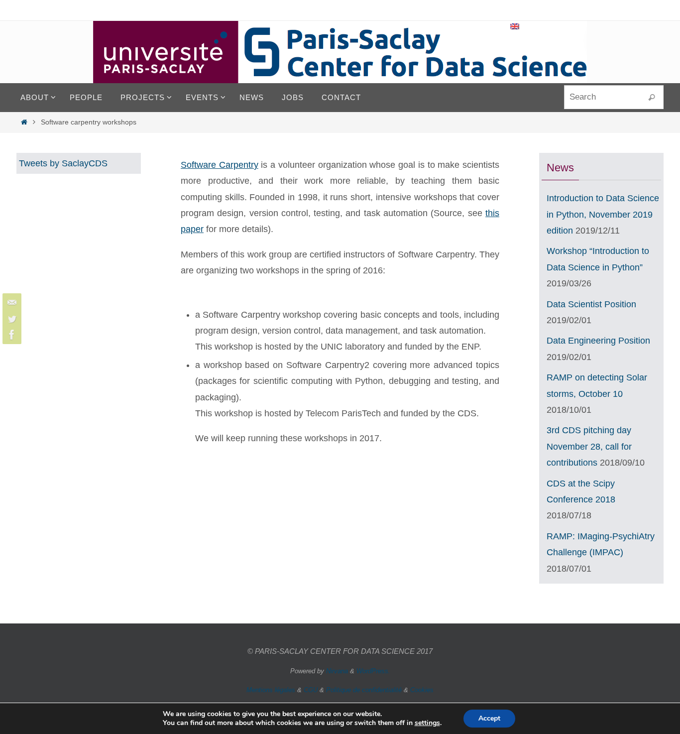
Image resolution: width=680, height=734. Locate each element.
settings (427, 723)
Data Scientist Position (591, 304)
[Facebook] (10, 334)
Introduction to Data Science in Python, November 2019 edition (603, 214)
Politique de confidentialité (364, 690)
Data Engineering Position (598, 341)
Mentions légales (270, 690)
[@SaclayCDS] (10, 318)
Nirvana (337, 671)
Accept (489, 718)
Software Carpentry (219, 165)
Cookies (422, 690)
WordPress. (373, 671)
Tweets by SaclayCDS (63, 163)
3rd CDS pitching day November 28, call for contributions (589, 446)
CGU (311, 690)
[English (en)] (515, 26)
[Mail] (10, 302)
